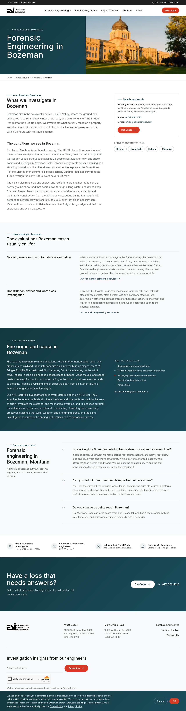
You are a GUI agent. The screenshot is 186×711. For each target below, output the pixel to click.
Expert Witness (109, 10)
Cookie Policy (56, 706)
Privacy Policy (69, 688)
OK (174, 701)
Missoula (167, 149)
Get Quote (170, 10)
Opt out (160, 701)
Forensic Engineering (57, 10)
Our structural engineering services (100, 278)
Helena (152, 149)
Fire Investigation (85, 10)
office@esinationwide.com (139, 121)
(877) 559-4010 (133, 117)
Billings (120, 149)
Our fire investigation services (131, 391)
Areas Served (22, 77)
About (125, 10)
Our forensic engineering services (99, 312)
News (139, 10)
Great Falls (136, 149)
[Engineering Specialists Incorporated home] (16, 10)
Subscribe (74, 668)
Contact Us (173, 635)
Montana (36, 77)
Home (9, 77)
